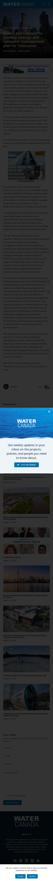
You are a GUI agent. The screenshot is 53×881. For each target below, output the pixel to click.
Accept (20, 876)
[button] (49, 411)
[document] (26, 440)
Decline (32, 876)
